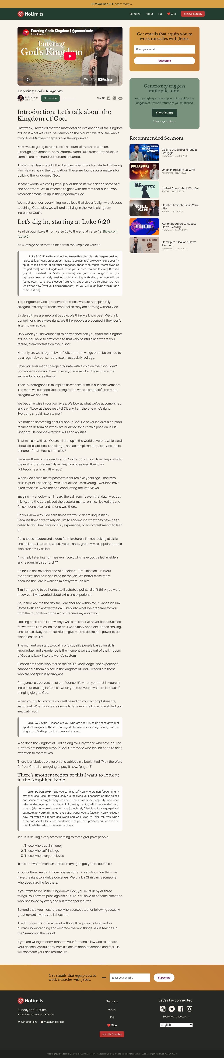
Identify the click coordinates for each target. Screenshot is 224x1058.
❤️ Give (172, 14)
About (149, 14)
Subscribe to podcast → (176, 1016)
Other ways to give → (164, 121)
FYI (160, 14)
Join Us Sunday (193, 14)
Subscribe (50, 98)
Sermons (135, 14)
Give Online (164, 113)
